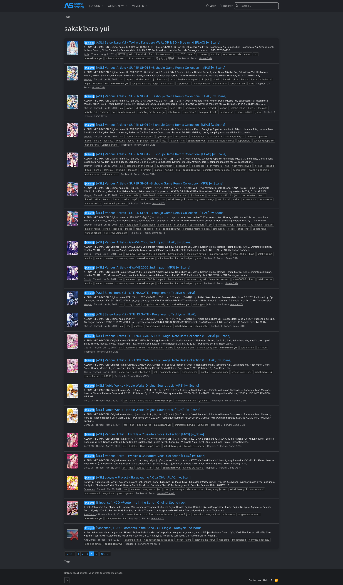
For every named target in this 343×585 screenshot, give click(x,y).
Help (265, 580)
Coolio (87, 253)
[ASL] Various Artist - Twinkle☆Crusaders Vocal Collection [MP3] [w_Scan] (144, 434)
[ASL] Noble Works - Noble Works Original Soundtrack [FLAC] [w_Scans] (142, 410)
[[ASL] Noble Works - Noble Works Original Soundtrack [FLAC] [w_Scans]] (72, 415)
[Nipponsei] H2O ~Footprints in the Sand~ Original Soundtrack (135, 502)
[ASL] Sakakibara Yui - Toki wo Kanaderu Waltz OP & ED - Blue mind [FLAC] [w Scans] (152, 42)
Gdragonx (89, 489)
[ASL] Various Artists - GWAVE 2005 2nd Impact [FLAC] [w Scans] (138, 242)
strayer (88, 79)
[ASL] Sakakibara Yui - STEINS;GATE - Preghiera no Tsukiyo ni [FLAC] (140, 314)
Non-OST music (166, 493)
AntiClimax (90, 514)
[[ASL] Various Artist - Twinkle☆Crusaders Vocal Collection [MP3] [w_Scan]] (72, 440)
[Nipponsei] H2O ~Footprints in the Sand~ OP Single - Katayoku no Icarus (143, 528)
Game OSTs (205, 58)
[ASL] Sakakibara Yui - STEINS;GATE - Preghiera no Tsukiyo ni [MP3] (140, 293)
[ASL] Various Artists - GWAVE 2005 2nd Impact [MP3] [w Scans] (137, 267)
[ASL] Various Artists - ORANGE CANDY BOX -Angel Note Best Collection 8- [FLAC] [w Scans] (158, 360)
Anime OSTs (157, 518)
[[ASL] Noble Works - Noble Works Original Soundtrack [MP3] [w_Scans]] (72, 391)
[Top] (271, 580)
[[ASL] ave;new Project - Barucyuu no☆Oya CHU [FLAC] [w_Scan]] (72, 483)
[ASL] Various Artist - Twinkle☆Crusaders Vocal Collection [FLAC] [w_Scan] (145, 456)
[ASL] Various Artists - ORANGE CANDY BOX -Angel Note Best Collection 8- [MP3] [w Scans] (157, 336)
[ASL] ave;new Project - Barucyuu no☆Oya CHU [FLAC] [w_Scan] (138, 477)
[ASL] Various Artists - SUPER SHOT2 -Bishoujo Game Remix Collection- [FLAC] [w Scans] (155, 154)
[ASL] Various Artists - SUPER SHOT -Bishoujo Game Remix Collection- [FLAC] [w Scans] (155, 213)
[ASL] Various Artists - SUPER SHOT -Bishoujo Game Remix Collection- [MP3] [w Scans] (154, 183)
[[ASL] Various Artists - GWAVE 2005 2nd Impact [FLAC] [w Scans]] (72, 248)
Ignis (86, 54)
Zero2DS (89, 400)
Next (103, 554)
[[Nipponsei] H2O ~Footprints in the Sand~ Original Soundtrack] (72, 508)
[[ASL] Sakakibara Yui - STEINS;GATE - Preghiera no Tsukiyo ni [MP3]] (72, 298)
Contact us (255, 580)
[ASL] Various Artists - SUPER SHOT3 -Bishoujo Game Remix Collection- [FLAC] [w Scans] (156, 96)
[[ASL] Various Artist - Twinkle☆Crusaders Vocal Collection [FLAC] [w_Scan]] (72, 461)
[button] (102, 6)
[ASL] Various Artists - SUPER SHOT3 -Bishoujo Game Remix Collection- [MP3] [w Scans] (155, 67)
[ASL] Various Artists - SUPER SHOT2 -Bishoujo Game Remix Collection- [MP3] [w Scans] (155, 124)
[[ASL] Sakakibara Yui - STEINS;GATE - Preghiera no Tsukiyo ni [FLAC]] (72, 320)
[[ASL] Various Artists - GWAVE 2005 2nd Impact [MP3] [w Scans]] (72, 273)
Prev (71, 554)
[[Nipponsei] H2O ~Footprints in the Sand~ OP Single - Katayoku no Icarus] (72, 533)
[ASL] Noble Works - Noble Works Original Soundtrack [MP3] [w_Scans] (142, 385)
